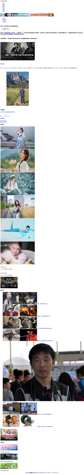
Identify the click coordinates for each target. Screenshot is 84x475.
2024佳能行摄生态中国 (5, 452)
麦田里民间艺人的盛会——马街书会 (13, 32)
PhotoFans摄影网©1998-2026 (31, 472)
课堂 (4, 6)
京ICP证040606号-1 (42, 472)
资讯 (4, 3)
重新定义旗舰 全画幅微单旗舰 (6, 461)
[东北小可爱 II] (17, 217)
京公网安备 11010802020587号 (52, 472)
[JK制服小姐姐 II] (17, 148)
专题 (4, 11)
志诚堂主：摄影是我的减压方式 (43, 316)
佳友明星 (4, 21)
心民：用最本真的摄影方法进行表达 (44, 328)
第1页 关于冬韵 (3, 120)
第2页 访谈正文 (3, 122)
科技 (4, 7)
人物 (4, 20)
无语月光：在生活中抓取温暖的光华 (44, 414)
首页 (4, 18)
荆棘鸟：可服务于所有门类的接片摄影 (45, 426)
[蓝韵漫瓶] (17, 240)
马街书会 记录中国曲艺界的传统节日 (7, 111)
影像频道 (4, 19)
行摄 (4, 9)
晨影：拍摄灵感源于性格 (42, 303)
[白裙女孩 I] (17, 171)
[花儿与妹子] (17, 263)
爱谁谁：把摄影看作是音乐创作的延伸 (45, 340)
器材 (4, 4)
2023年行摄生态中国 (4, 470)
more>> (1, 428)
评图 (4, 10)
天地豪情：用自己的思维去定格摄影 (10, 401)
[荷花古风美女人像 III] (17, 194)
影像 (4, 5)
